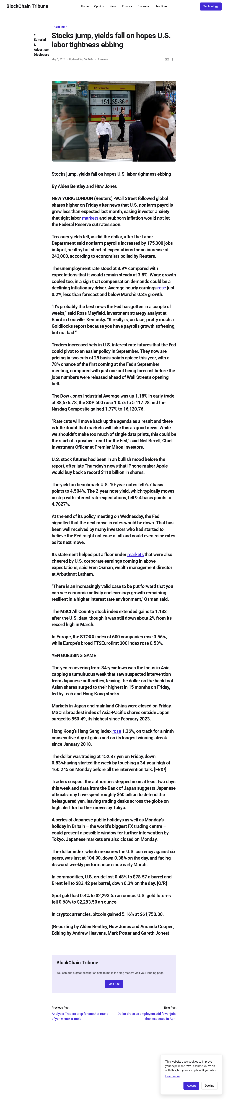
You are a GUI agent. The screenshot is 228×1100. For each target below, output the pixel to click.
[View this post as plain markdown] (167, 59)
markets (90, 218)
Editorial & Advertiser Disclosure (40, 47)
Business (143, 6)
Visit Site (114, 984)
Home (85, 6)
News (113, 6)
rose (161, 287)
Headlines (161, 6)
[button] (172, 59)
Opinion (99, 6)
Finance (127, 6)
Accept (191, 1085)
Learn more (172, 1076)
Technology (210, 6)
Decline (209, 1085)
